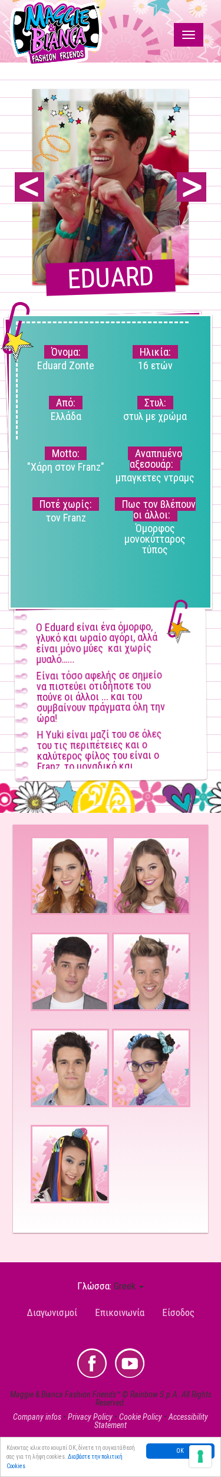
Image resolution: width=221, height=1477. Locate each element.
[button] (129, 1286)
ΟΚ (180, 1451)
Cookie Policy (140, 1417)
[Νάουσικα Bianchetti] (151, 1068)
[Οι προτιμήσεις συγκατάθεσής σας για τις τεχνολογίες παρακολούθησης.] (200, 1456)
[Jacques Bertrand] (70, 972)
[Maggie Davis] (70, 875)
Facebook (92, 1363)
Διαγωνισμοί (52, 1312)
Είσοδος (178, 1312)
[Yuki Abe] (70, 1164)
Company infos (37, 1417)
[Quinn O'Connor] (151, 972)
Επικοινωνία (119, 1312)
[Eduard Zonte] (70, 1068)
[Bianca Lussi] (151, 875)
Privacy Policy (90, 1417)
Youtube (129, 1363)
